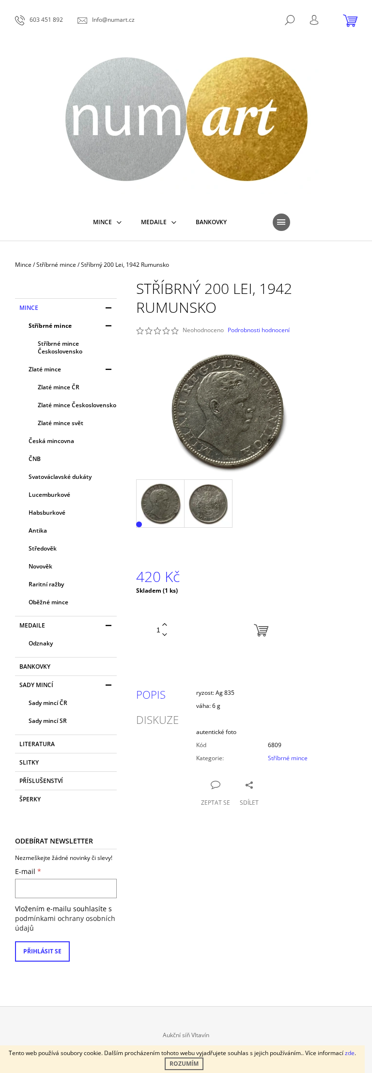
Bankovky (34, 666)
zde (350, 1053)
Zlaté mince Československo (77, 405)
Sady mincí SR (48, 721)
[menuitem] (107, 222)
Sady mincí (36, 685)
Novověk (40, 566)
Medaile (32, 625)
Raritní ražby (46, 584)
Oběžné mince (48, 602)
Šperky (30, 799)
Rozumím (184, 1063)
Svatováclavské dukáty (60, 477)
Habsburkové (47, 512)
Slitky (29, 762)
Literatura (37, 744)
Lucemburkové (49, 495)
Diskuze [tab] (157, 719)
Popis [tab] (151, 694)
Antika (38, 530)
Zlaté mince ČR (58, 387)
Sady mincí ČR (48, 703)
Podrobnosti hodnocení (259, 330)
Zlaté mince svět (60, 423)
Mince (28, 308)
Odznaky (41, 643)
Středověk (43, 548)
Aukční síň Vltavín (186, 1035)
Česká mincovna (51, 441)
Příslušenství (41, 781)
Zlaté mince (45, 369)
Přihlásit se (42, 951)
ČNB (35, 459)
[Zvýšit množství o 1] (165, 625)
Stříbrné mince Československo (60, 347)
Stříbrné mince (50, 326)
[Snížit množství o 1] (165, 635)
